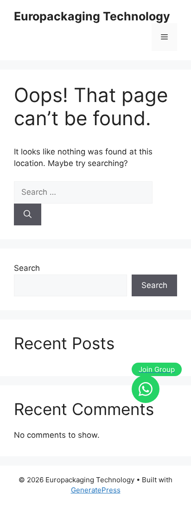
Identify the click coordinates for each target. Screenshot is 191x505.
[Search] (27, 215)
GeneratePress (96, 490)
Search (27, 268)
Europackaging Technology (92, 16)
